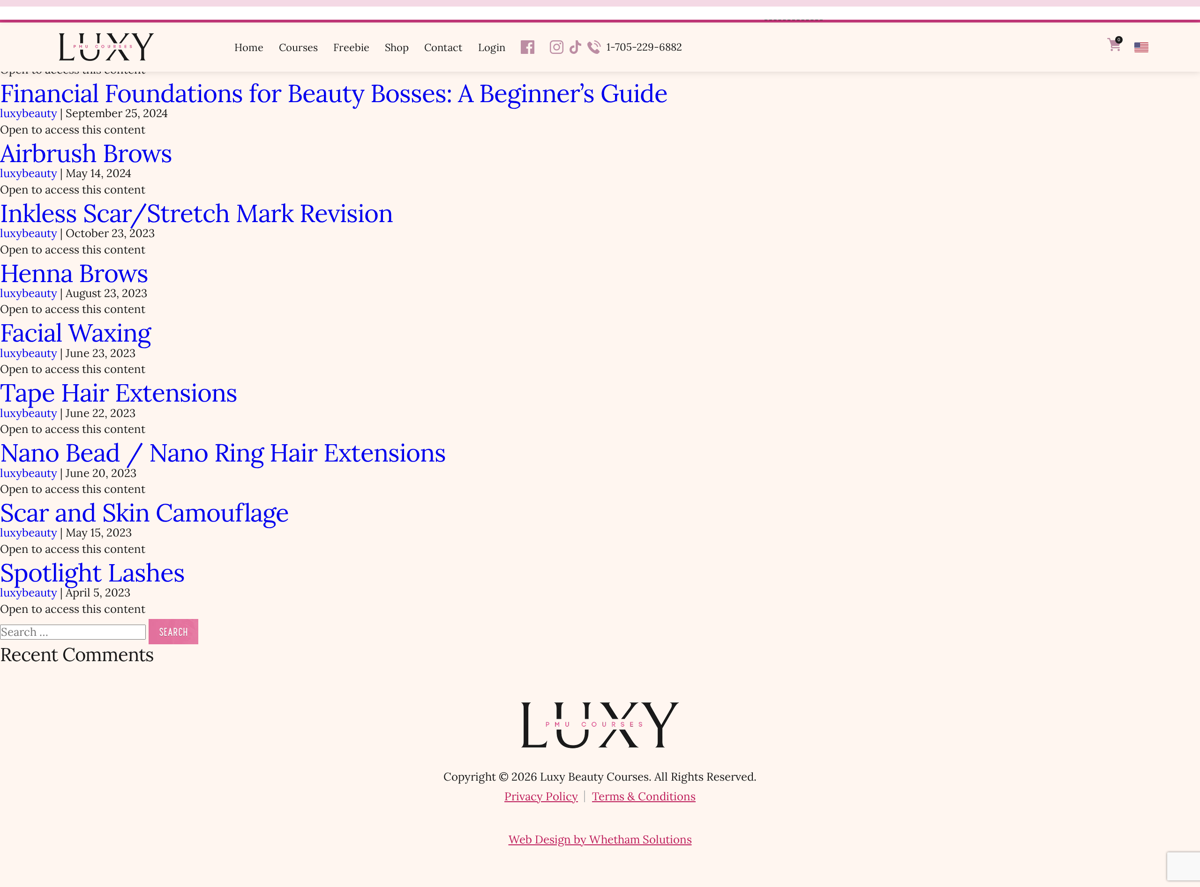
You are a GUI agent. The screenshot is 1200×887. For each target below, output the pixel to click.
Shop (397, 47)
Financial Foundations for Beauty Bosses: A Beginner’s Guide (334, 93)
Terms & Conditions (644, 796)
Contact (443, 47)
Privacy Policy (541, 796)
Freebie (351, 47)
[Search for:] (74, 632)
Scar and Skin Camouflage (144, 513)
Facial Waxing (75, 333)
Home (248, 47)
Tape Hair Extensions (118, 393)
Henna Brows (74, 273)
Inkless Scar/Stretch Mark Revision (196, 213)
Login (491, 47)
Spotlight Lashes (92, 573)
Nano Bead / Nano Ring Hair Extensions (223, 453)
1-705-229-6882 (644, 46)
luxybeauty (28, 113)
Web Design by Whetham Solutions (600, 839)
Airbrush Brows (86, 153)
